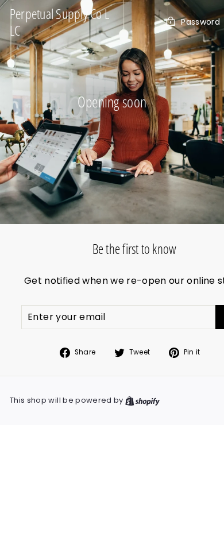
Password (200, 22)
